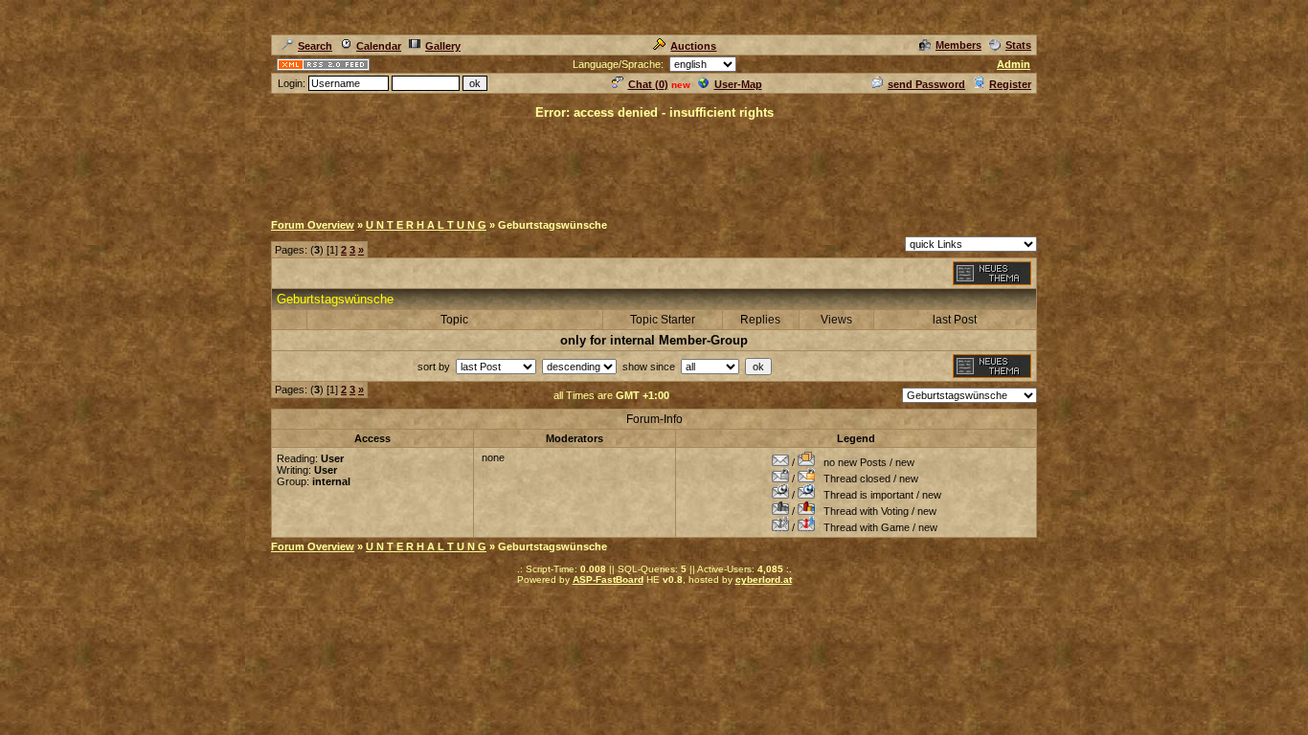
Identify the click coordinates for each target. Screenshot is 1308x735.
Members (958, 45)
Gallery (443, 46)
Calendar (378, 46)
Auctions (693, 46)
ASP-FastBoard (608, 579)
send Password (926, 84)
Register (1010, 84)
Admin (1013, 64)
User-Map (738, 84)
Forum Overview (312, 225)
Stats (1018, 45)
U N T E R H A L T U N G (426, 225)
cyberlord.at (763, 579)
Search (315, 46)
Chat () (648, 84)
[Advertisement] (654, 165)
